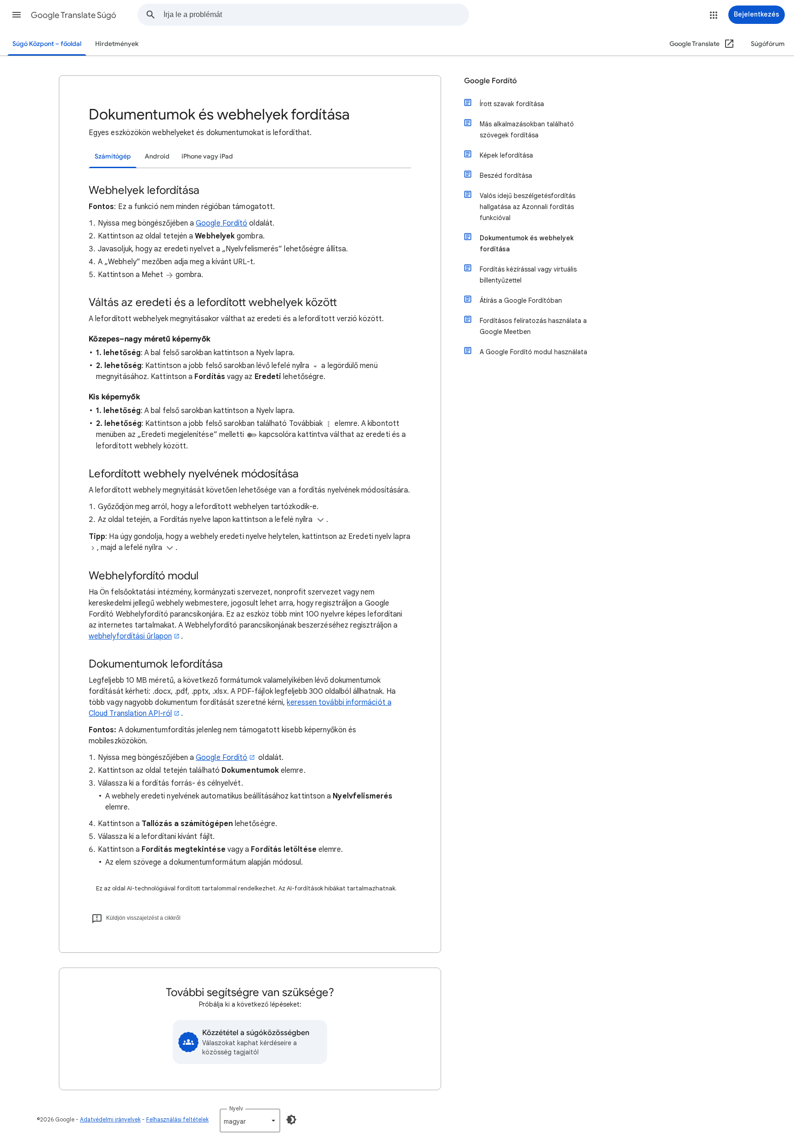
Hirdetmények (116, 44)
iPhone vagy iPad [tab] (207, 156)
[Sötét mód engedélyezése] (291, 1120)
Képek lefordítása (506, 155)
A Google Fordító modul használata (533, 352)
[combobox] (316, 14)
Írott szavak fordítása (512, 104)
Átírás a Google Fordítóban (521, 300)
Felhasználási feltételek (177, 1119)
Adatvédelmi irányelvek (110, 1119)
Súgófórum (768, 44)
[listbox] (250, 1120)
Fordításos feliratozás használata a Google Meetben (533, 326)
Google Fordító (221, 223)
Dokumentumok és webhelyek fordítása (526, 243)
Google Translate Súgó (73, 15)
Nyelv (236, 1108)
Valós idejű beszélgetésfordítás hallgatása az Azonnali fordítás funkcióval (527, 207)
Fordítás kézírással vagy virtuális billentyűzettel (528, 274)
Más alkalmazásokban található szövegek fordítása (527, 129)
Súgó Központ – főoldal (46, 44)
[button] (17, 15)
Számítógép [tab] (113, 156)
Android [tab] (157, 156)
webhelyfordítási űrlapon (130, 636)
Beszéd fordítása (506, 175)
